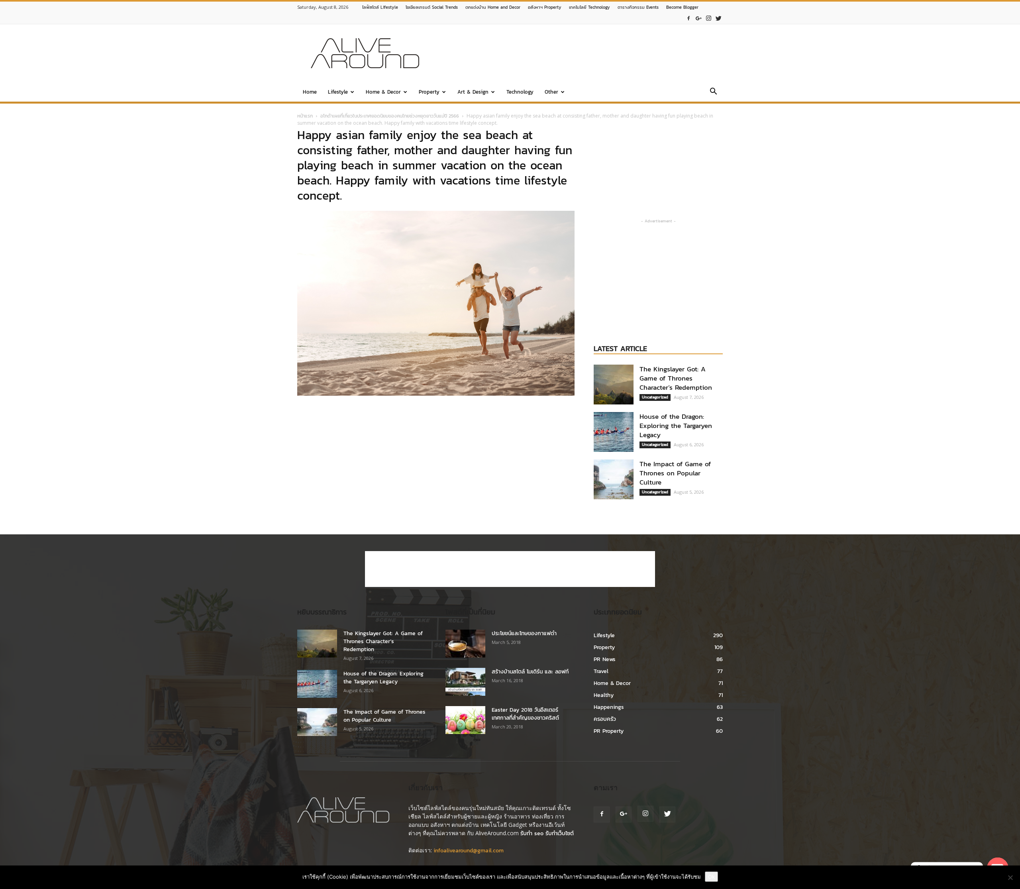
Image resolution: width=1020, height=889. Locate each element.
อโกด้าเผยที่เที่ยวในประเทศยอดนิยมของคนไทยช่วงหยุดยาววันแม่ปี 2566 (389, 116)
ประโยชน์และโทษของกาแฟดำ (524, 633)
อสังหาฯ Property (544, 7)
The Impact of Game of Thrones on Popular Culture (675, 473)
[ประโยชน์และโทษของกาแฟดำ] (465, 643)
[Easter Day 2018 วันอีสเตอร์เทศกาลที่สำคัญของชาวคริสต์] (465, 720)
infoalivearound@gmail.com (469, 850)
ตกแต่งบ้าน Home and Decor (492, 7)
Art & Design (472, 92)
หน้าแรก (305, 116)
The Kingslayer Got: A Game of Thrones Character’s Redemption (675, 378)
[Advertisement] (578, 53)
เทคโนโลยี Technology (589, 7)
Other (551, 92)
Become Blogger (682, 7)
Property (429, 92)
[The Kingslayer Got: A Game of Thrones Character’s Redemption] (614, 384)
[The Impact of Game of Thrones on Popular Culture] (614, 479)
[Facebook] (688, 18)
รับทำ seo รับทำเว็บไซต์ (547, 833)
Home (310, 92)
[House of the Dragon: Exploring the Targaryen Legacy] (614, 432)
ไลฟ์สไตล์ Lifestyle (380, 7)
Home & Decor (383, 92)
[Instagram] (708, 18)
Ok (711, 876)
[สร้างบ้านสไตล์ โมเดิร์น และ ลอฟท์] (465, 682)
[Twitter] (718, 18)
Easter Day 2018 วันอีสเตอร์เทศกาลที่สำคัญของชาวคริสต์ (525, 714)
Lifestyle (338, 92)
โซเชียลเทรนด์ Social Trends (432, 7)
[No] (1010, 877)
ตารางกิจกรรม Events (638, 7)
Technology (520, 92)
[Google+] (698, 18)
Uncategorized (655, 397)
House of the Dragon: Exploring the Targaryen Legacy (675, 425)
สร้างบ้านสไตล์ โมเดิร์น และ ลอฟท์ (530, 671)
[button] (713, 92)
